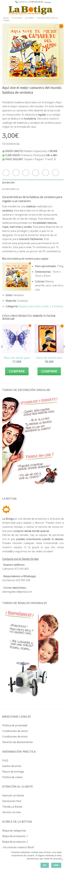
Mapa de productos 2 (15, 841)
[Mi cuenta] (56, 10)
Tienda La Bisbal (12, 806)
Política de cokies (12, 777)
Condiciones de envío (15, 736)
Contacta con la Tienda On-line (20, 559)
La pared (29, 17)
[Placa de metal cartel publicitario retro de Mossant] (49, 338)
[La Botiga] (31, 10)
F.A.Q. (5, 760)
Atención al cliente (13, 795)
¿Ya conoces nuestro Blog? (18, 847)
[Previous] (2, 353)
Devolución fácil (11, 801)
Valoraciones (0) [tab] (10, 189)
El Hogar (17, 17)
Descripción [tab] (8, 182)
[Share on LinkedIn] (55, 172)
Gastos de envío (11, 766)
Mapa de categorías (14, 830)
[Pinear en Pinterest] (45, 172)
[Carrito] (62, 10)
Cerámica (57, 306)
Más (56, 865)
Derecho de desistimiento (17, 742)
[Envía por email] (35, 172)
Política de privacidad (14, 725)
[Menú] (4, 10)
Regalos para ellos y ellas (34, 306)
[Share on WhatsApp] (6, 172)
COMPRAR (17, 371)
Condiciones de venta (15, 731)
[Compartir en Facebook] (15, 172)
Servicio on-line (11, 812)
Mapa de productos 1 (15, 836)
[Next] (64, 353)
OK (44, 865)
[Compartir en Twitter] (25, 172)
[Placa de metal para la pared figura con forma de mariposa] (16, 338)
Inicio (6, 17)
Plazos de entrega (13, 771)
